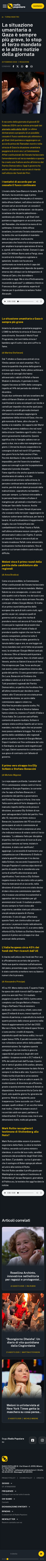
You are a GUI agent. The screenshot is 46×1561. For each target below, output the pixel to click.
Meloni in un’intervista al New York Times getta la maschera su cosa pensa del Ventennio (23, 1409)
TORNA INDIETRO (12, 17)
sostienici (37, 6)
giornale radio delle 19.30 (14, 129)
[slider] (7, 1559)
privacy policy (8, 1478)
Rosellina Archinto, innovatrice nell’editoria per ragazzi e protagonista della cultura (23, 1276)
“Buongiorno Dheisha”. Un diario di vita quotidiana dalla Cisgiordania (23, 1342)
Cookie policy (26, 1478)
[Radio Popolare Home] (16, 6)
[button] (5, 6)
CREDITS (40, 1478)
